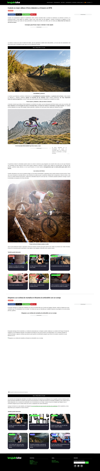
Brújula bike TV (80, 2)
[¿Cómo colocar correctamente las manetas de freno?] (39, 282)
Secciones (31, 460)
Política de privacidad (55, 462)
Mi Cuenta (89, 2)
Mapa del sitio (32, 461)
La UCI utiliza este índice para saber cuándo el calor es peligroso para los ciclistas (16, 446)
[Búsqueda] (92, 2)
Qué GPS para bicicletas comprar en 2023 (39, 425)
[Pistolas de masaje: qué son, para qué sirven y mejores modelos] (60, 423)
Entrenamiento (57, 2)
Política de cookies (55, 461)
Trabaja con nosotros (33, 463)
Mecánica (63, 2)
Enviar (87, 462)
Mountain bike (50, 2)
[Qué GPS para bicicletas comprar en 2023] (39, 423)
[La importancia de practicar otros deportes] (60, 263)
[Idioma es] (85, 2)
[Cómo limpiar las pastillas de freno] (18, 282)
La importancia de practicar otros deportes (60, 266)
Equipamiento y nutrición (71, 2)
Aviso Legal (54, 460)
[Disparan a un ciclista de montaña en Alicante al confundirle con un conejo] (18, 263)
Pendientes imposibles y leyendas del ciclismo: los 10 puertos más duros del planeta (38, 446)
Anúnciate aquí (39, 27)
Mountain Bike (10, 10)
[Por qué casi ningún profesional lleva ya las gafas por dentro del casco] (60, 442)
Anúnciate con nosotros (34, 462)
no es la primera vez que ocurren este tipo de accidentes (44, 406)
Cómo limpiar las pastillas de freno (16, 285)
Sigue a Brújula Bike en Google (39, 47)
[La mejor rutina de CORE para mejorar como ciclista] (39, 263)
